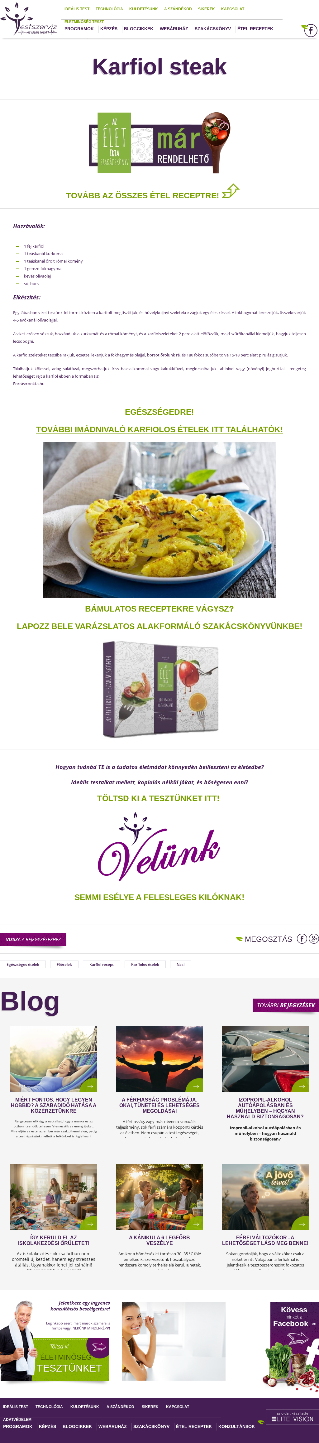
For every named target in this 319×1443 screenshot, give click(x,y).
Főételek (64, 964)
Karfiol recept (101, 964)
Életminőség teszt (84, 22)
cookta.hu (35, 383)
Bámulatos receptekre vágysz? (159, 608)
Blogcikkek (138, 28)
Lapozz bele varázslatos (77, 626)
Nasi (180, 964)
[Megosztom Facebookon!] (302, 939)
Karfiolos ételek (145, 964)
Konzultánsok (236, 1426)
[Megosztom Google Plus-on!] (314, 939)
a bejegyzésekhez (33, 939)
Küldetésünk (143, 9)
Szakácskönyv (213, 28)
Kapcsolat (232, 9)
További (286, 1005)
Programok (79, 28)
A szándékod (178, 9)
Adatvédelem (17, 1419)
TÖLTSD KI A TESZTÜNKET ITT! (158, 798)
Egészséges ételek (23, 964)
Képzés (108, 28)
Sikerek (206, 9)
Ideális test (76, 9)
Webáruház (174, 28)
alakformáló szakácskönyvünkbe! (219, 626)
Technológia (109, 9)
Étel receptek (255, 28)
